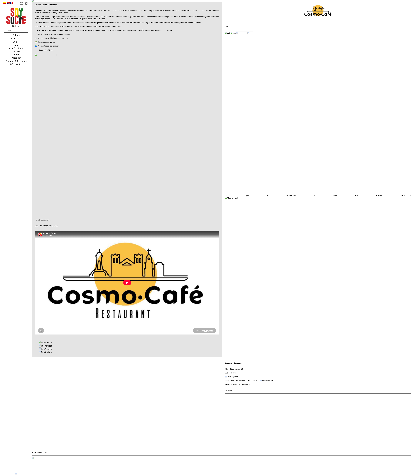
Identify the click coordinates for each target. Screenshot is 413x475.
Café (16, 45)
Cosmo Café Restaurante (46, 5)
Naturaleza (16, 38)
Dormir (16, 54)
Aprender (16, 58)
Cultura (16, 35)
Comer (16, 41)
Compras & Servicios (16, 61)
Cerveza (16, 51)
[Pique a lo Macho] (33, 465)
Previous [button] (80, 0)
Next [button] (173, 0)
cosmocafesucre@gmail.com (241, 384)
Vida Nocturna (16, 48)
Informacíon (16, 64)
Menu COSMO (45, 50)
